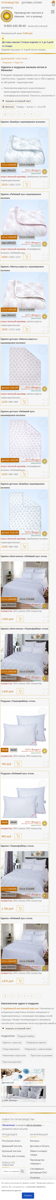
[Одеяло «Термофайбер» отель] (24, 875)
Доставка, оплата (32, 2)
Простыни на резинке (41, 1055)
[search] (22, 1171)
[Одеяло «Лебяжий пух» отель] (24, 947)
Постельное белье (11, 1141)
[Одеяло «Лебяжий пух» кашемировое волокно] (24, 223)
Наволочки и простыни (14, 1055)
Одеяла (19, 62)
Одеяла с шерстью (12, 1042)
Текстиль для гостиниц (13, 1156)
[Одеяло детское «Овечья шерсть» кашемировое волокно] (24, 368)
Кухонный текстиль (11, 1151)
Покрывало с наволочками (38, 1049)
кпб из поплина (33, 1125)
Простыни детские (12, 1062)
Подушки (7, 62)
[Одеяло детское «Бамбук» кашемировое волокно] (24, 513)
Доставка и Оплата (39, 1146)
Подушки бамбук (25, 1036)
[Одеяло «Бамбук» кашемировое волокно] (24, 151)
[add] (26, 184)
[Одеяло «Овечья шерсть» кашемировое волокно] (24, 296)
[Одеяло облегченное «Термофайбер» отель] (24, 658)
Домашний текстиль (12, 1146)
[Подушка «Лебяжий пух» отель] (24, 802)
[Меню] (53, 12)
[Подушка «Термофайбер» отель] (24, 730)
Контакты (7, 7)
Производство (10, 2)
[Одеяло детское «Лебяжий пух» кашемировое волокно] (24, 440)
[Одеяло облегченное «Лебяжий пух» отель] (24, 585)
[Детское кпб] (23, 1076)
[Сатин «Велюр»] (23, 1094)
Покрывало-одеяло (36, 1042)
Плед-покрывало (11, 1049)
